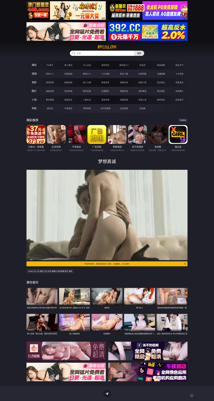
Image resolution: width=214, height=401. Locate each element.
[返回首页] (192, 396)
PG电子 (50, 65)
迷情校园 (124, 99)
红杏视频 (124, 108)
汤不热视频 (105, 108)
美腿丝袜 (124, 91)
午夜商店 (68, 108)
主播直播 (161, 73)
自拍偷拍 (68, 73)
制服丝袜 (124, 82)
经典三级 (142, 82)
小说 (34, 99)
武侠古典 (105, 99)
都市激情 (50, 99)
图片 (34, 91)
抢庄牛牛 (179, 65)
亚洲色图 (68, 91)
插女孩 (50, 108)
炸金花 (142, 65)
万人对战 (87, 65)
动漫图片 (105, 91)
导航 (34, 108)
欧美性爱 (105, 82)
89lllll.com (107, 46)
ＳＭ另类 (179, 73)
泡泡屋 (142, 108)
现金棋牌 (161, 65)
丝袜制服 (142, 73)
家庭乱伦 (68, 99)
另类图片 (179, 91)
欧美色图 (87, 91)
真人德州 (68, 65)
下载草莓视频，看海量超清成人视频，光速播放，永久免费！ (107, 264)
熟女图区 (161, 91)
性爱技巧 (179, 99)
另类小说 (142, 99)
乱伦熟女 (161, 82)
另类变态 (179, 82)
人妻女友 (87, 99)
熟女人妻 (124, 73)
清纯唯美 (142, 91)
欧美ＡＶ (87, 73)
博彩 (34, 65)
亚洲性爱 (50, 82)
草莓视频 (87, 108)
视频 (34, 73)
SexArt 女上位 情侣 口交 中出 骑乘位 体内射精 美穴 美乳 (50, 271)
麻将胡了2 (123, 65)
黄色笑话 (161, 99)
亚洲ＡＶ (50, 73)
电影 (34, 82)
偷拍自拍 (68, 82)
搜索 (139, 53)
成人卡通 (87, 82)
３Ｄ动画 (105, 73)
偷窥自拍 (50, 91)
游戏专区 (105, 65)
